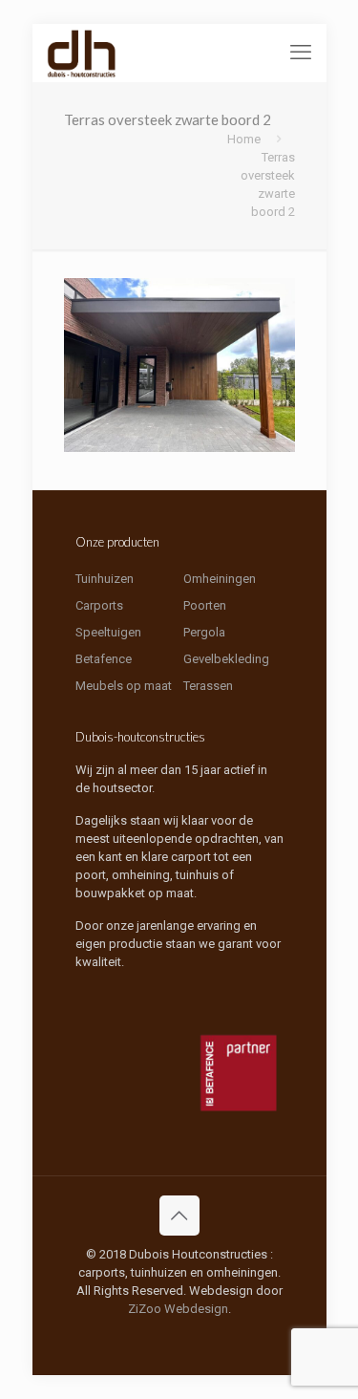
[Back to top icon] (179, 1215)
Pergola (204, 632)
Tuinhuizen (104, 578)
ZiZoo (144, 1309)
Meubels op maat (123, 685)
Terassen (208, 685)
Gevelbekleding (226, 659)
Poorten (204, 605)
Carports (99, 605)
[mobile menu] (300, 52)
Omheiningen (219, 578)
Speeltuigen (108, 632)
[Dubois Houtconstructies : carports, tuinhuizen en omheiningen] (82, 52)
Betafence (103, 659)
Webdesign (196, 1309)
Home (244, 139)
